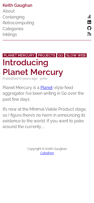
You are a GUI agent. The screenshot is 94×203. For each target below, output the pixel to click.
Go (60, 55)
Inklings (10, 34)
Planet (46, 87)
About (9, 11)
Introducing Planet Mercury (33, 67)
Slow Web (76, 55)
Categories (13, 28)
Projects (46, 55)
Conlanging (14, 17)
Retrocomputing (18, 22)
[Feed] (89, 34)
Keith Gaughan (17, 5)
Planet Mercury (19, 55)
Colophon (47, 153)
